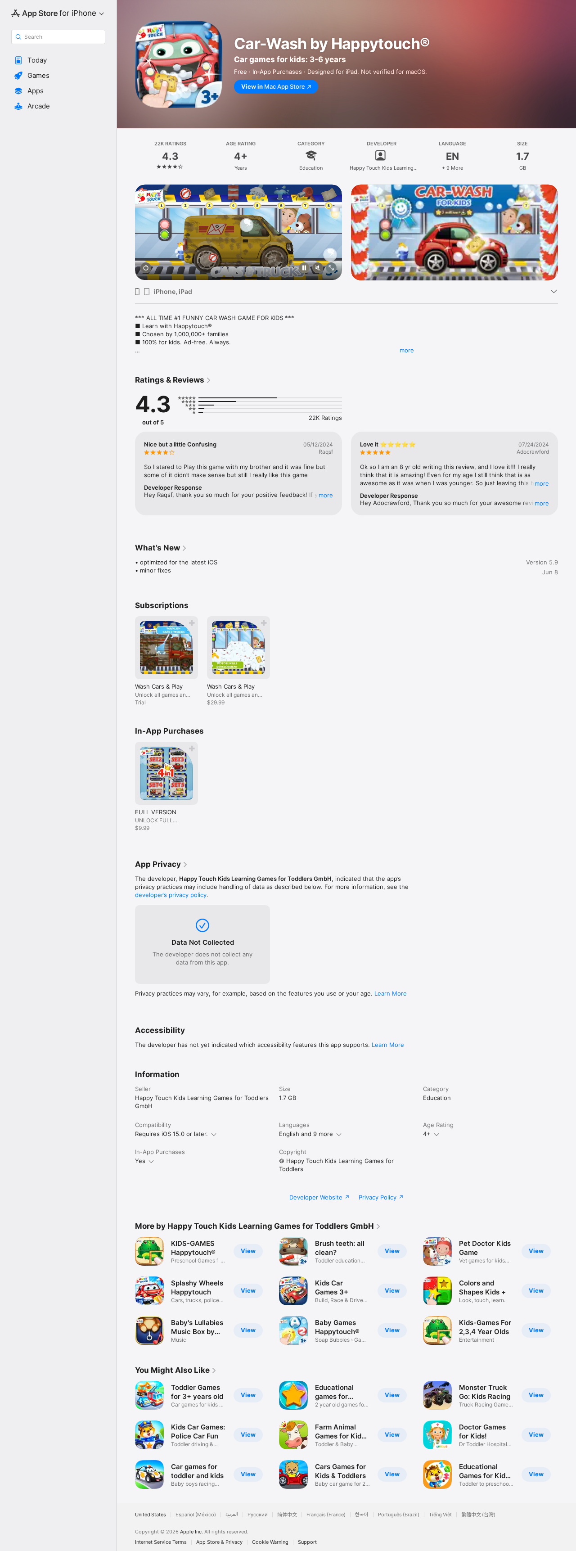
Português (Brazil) (398, 1514)
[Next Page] (567, 232)
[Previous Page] (126, 232)
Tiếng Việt (440, 1514)
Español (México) (196, 1514)
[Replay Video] (145, 268)
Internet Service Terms (161, 1542)
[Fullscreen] (331, 268)
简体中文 (287, 1514)
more (407, 350)
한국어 (362, 1514)
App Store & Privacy (219, 1542)
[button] (58, 60)
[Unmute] (317, 268)
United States (150, 1514)
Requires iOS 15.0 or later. (171, 1133)
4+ (427, 1133)
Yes (140, 1160)
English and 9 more (306, 1133)
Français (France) (326, 1514)
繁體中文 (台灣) (478, 1514)
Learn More (390, 993)
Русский (258, 1514)
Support (307, 1542)
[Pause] (304, 268)
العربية (231, 1514)
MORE (326, 495)
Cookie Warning (270, 1542)
